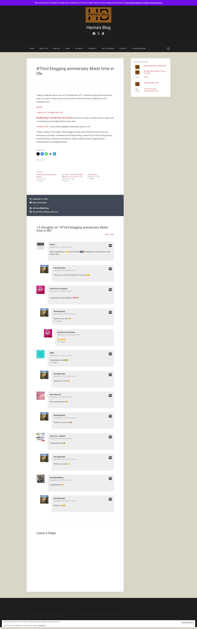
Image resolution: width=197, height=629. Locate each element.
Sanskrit (93, 48)
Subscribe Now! (139, 48)
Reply (110, 245)
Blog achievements (40, 203)
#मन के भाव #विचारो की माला (41, 208)
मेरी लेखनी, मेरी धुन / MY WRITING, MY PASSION (54, 118)
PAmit (52, 244)
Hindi (67, 48)
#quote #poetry (93, 174)
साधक (52, 353)
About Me (44, 48)
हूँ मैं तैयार (39, 107)
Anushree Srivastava (58, 289)
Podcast (123, 48)
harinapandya (59, 268)
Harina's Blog (98, 27)
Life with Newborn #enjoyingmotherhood (151, 90)
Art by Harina (108, 48)
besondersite (55, 394)
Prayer (146, 77)
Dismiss (159, 3)
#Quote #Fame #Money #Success (45, 212)
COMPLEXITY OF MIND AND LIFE (49, 112)
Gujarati (79, 48)
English (56, 48)
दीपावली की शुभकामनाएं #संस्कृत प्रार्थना (155, 66)
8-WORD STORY (42, 127)
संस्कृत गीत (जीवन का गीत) (151, 83)
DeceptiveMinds (56, 477)
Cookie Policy (42, 625)
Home (31, 48)
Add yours (109, 234)
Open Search (168, 48)
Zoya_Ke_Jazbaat (57, 436)
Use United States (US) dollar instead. (140, 3)
